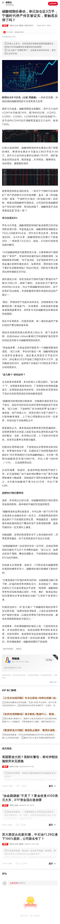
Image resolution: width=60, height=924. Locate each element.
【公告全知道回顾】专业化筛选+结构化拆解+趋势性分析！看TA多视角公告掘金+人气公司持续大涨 (30, 697)
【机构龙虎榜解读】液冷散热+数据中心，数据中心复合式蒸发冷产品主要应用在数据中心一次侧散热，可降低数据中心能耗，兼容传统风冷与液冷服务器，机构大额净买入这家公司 (30, 714)
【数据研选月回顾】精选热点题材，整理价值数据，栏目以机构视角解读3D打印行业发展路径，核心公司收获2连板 (30, 730)
